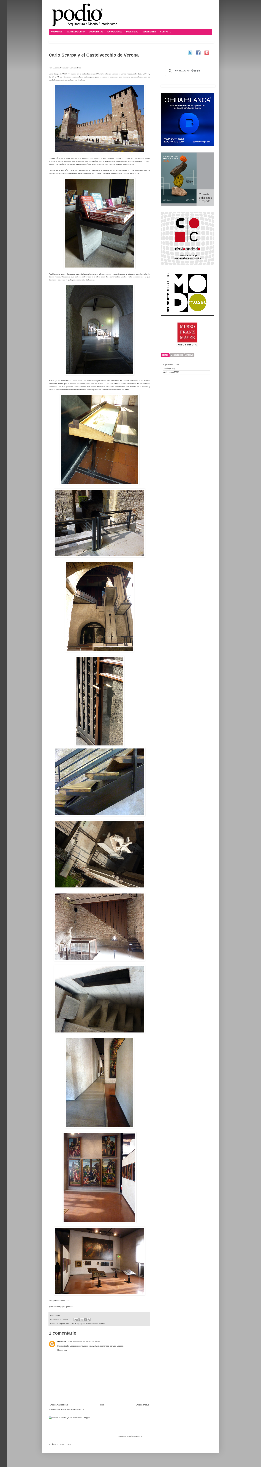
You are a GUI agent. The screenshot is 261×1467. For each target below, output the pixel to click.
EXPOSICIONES (114, 32)
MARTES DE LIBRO (76, 32)
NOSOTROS (56, 32)
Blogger (139, 1436)
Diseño (166, 368)
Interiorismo (168, 372)
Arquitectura (64, 1323)
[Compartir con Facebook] (85, 1319)
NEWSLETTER (149, 32)
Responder (62, 1350)
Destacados (177, 355)
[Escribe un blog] (78, 1319)
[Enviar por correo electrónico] (75, 1319)
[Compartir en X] (82, 1319)
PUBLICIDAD (132, 32)
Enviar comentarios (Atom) (72, 1409)
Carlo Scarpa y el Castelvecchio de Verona (87, 1323)
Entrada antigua (142, 1405)
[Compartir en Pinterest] (89, 1319)
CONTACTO (165, 32)
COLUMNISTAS (96, 32)
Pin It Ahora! (55, 1315)
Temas (165, 355)
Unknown (61, 1342)
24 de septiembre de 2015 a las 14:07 (83, 1342)
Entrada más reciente (59, 1405)
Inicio (102, 1405)
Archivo (189, 355)
